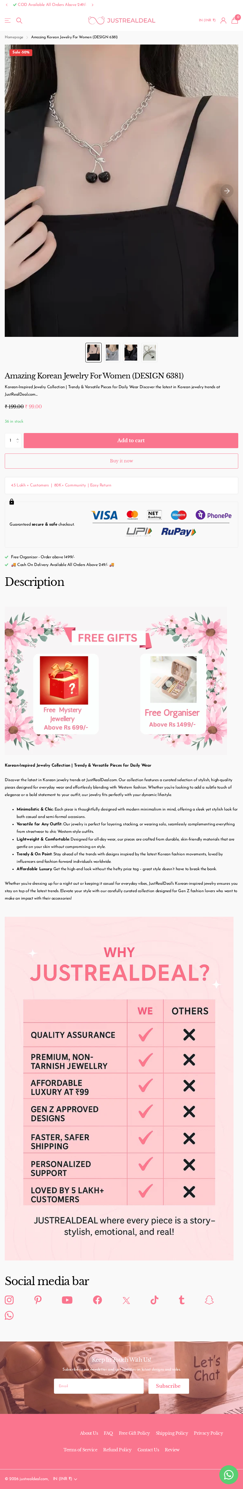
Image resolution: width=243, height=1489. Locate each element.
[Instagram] (9, 1300)
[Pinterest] (37, 1300)
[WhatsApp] (9, 1315)
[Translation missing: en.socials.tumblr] (181, 1300)
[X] (126, 1300)
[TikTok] (154, 1300)
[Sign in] (223, 20)
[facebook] (97, 1300)
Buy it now (121, 461)
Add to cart (131, 440)
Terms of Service (80, 1449)
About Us (89, 1433)
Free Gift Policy (134, 1433)
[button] (6, 5)
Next (93, 5)
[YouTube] (67, 1300)
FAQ (108, 1433)
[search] (19, 20)
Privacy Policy (208, 1433)
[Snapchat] (209, 1300)
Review (172, 1449)
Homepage (14, 37)
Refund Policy (117, 1449)
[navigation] (93, 352)
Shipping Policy (172, 1433)
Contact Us (148, 1449)
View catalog (8, 20)
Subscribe (169, 1386)
